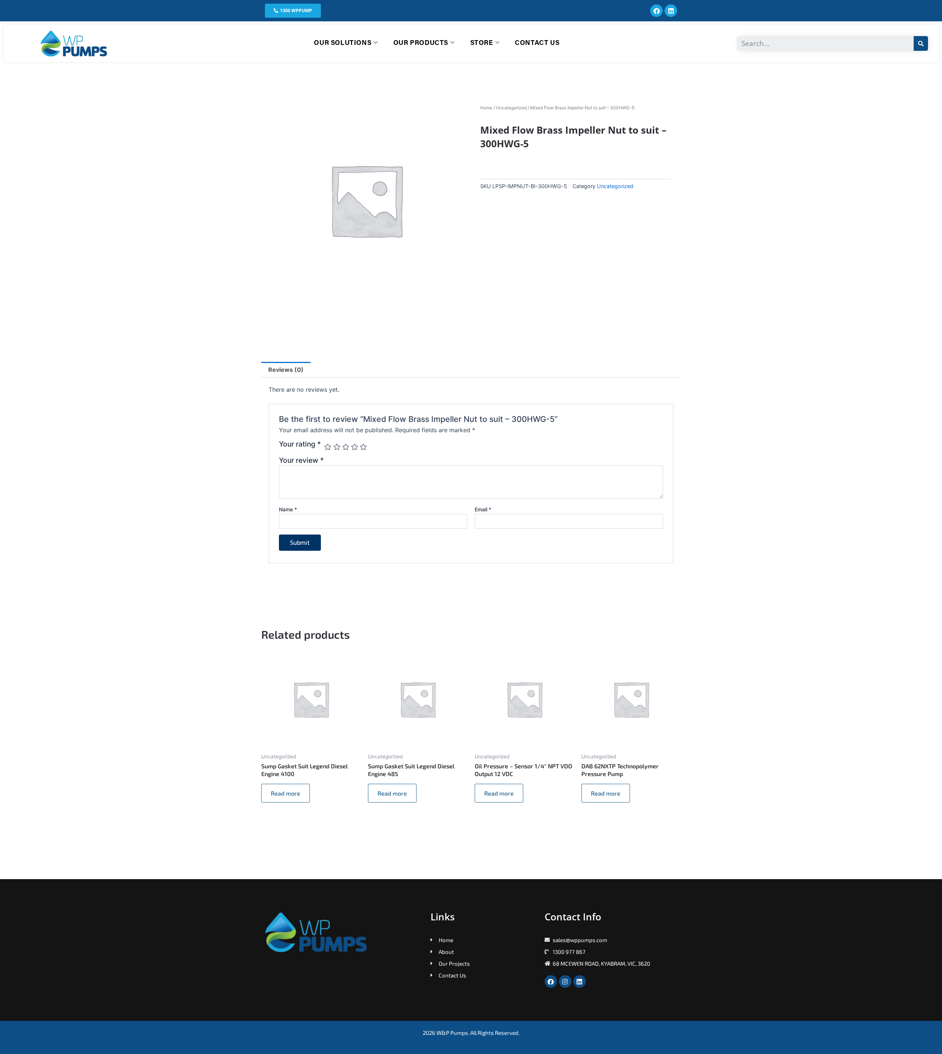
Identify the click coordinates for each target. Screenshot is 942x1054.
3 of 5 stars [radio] (345, 446)
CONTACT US (537, 43)
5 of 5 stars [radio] (363, 446)
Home (486, 107)
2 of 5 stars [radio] (336, 446)
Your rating (300, 444)
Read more (285, 793)
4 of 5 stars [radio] (354, 446)
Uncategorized (511, 107)
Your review (301, 460)
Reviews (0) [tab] (286, 369)
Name (288, 509)
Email (483, 509)
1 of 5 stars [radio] (327, 446)
